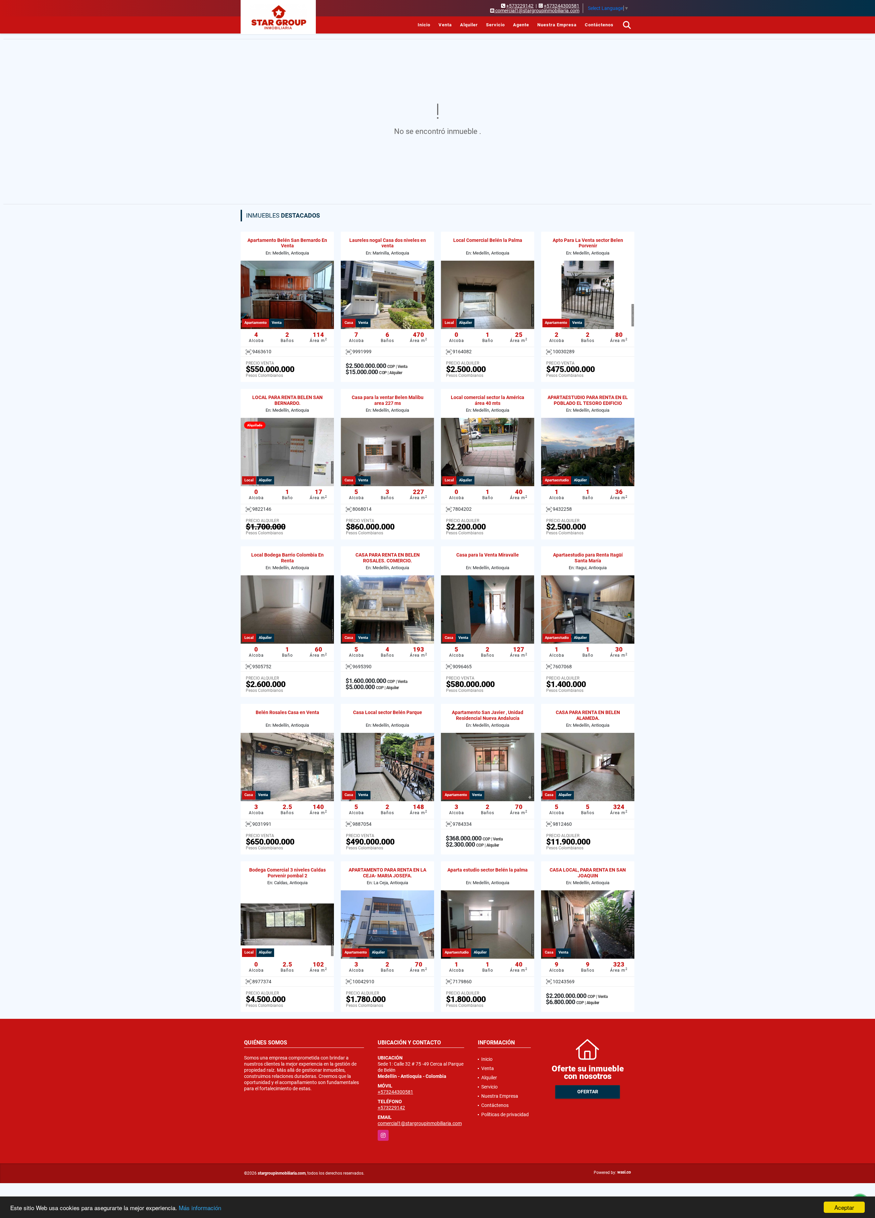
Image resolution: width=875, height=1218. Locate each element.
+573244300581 (561, 6)
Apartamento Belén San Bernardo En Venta (287, 243)
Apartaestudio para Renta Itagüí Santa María (588, 557)
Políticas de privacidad (505, 1114)
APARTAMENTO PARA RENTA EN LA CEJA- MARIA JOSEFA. (387, 872)
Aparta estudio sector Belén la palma (487, 870)
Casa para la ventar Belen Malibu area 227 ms (387, 400)
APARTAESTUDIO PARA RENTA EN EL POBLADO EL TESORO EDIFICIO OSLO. (588, 403)
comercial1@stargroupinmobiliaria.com (420, 1123)
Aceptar (844, 1207)
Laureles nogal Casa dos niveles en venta (387, 243)
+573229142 (520, 6)
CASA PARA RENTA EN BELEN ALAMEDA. (588, 715)
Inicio (424, 24)
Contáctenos (599, 24)
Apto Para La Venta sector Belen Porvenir (588, 243)
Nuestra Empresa (557, 24)
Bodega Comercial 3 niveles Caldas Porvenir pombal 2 (287, 872)
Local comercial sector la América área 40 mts (487, 400)
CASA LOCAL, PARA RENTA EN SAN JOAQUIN (588, 872)
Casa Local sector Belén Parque (387, 712)
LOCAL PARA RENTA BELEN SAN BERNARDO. (287, 400)
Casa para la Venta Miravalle (487, 555)
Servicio (495, 24)
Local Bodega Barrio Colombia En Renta (287, 557)
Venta (445, 24)
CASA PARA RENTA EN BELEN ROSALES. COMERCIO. (387, 557)
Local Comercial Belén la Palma (487, 240)
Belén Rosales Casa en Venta (287, 712)
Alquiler (469, 24)
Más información (200, 1207)
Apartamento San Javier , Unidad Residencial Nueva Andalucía (487, 715)
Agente (521, 24)
